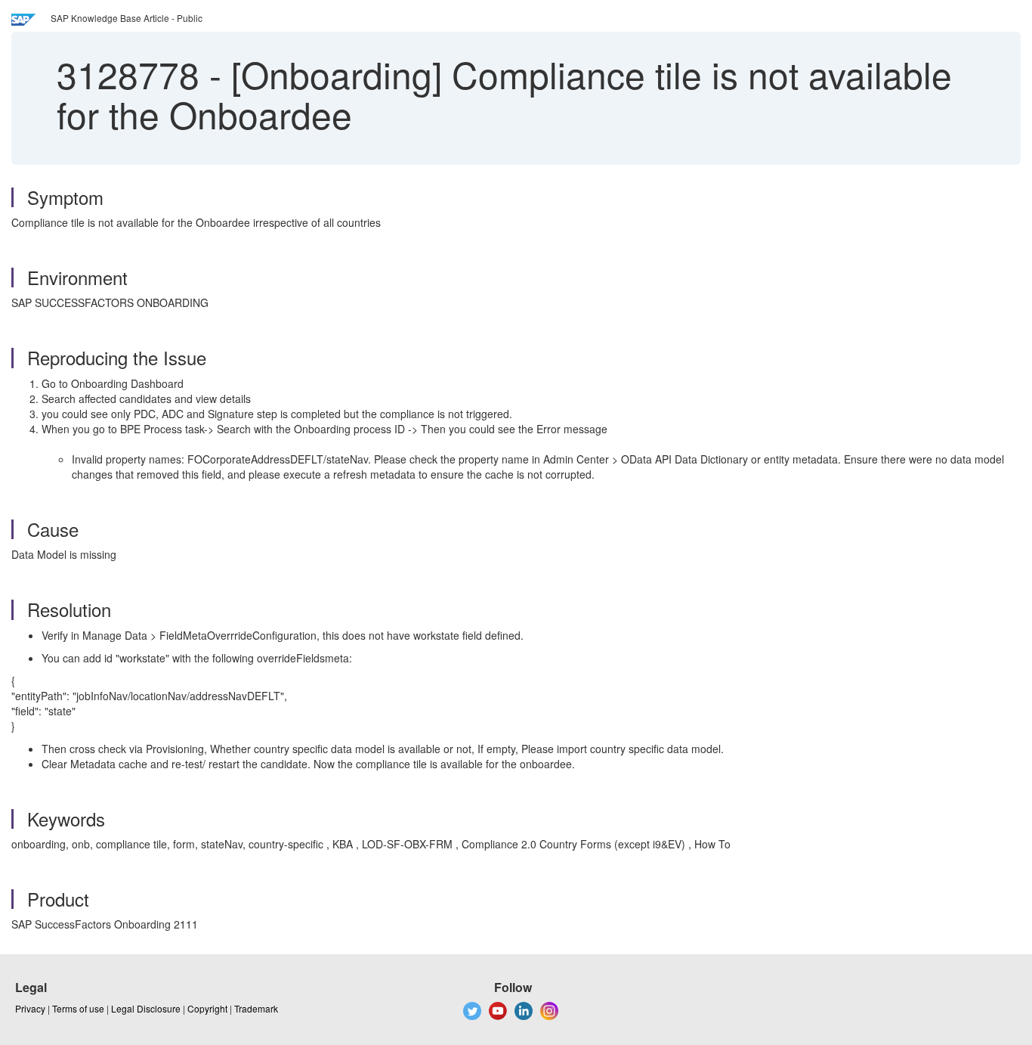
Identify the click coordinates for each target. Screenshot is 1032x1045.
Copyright (207, 1008)
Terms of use (78, 1008)
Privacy (30, 1008)
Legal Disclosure (146, 1008)
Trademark (256, 1008)
